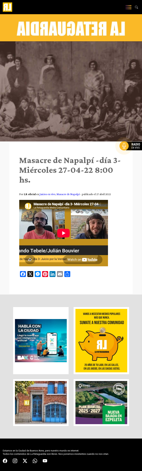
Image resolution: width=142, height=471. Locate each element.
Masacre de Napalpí (68, 194)
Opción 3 (131, 154)
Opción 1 (131, 152)
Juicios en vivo (47, 194)
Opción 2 (131, 153)
